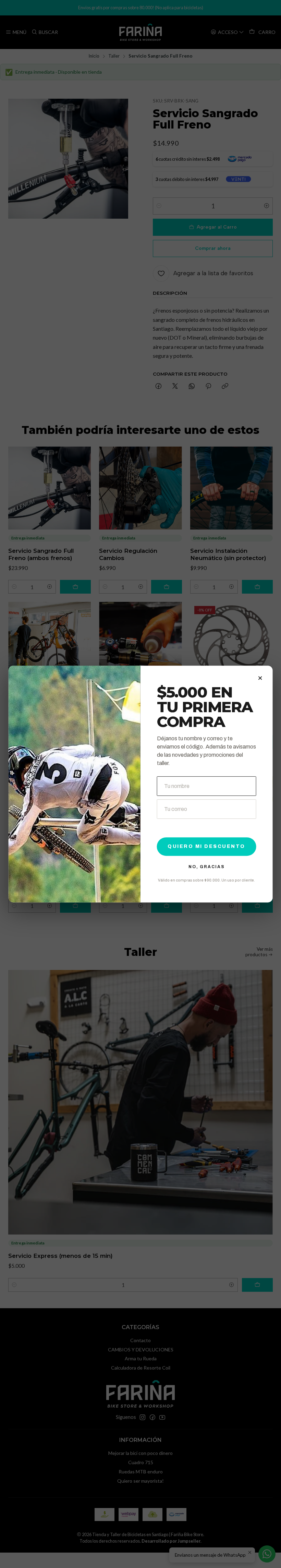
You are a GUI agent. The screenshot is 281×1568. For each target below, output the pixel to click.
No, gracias (206, 866)
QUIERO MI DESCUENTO (206, 846)
